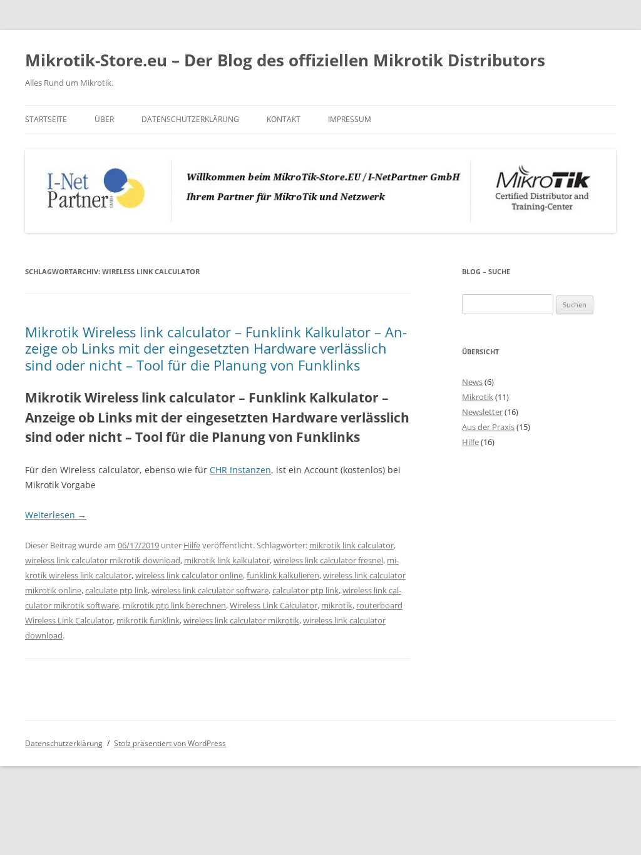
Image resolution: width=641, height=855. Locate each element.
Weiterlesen (55, 515)
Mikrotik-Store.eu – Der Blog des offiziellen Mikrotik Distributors (285, 60)
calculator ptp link (305, 590)
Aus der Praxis (488, 427)
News (472, 381)
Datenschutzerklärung (190, 119)
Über (104, 119)
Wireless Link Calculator (273, 605)
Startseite (46, 119)
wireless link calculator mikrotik (241, 620)
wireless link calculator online (189, 575)
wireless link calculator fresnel (328, 560)
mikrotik (336, 605)
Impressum (349, 119)
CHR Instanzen (240, 470)
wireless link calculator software (210, 590)
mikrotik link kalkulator (227, 560)
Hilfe (191, 545)
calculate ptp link (116, 590)
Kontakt (283, 119)
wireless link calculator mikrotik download (102, 560)
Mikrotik (477, 396)
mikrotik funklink (148, 620)
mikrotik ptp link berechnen (174, 605)
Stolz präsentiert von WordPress (170, 743)
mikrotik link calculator (351, 545)
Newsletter (482, 411)
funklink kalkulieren (283, 575)
